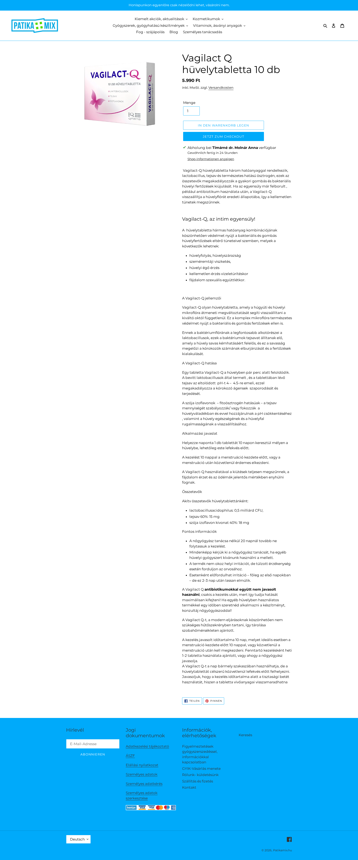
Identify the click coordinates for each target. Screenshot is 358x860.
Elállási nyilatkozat (142, 765)
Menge (189, 103)
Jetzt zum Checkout (223, 137)
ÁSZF (130, 756)
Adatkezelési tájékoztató (147, 746)
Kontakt (189, 787)
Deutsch (77, 839)
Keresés (245, 735)
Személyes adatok (141, 774)
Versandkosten (220, 88)
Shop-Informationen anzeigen (210, 159)
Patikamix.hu (282, 850)
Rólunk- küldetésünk (200, 775)
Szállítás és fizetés (197, 781)
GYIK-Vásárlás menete (201, 768)
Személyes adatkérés (144, 784)
